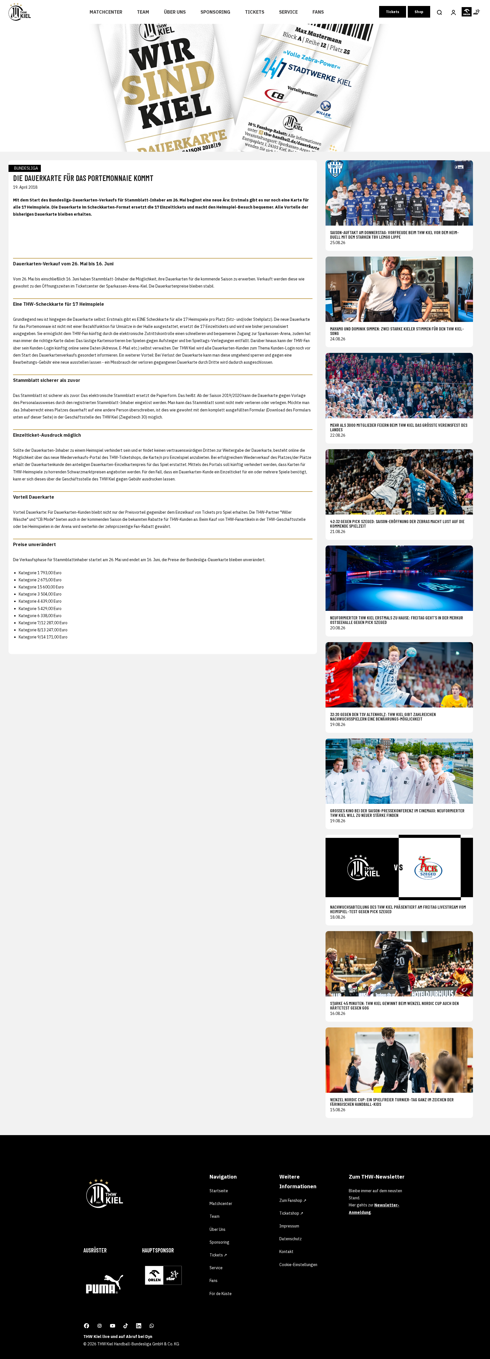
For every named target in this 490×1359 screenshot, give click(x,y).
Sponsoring (215, 12)
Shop (419, 12)
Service (288, 12)
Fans (318, 12)
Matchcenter (106, 12)
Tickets (254, 12)
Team (143, 12)
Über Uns (175, 12)
